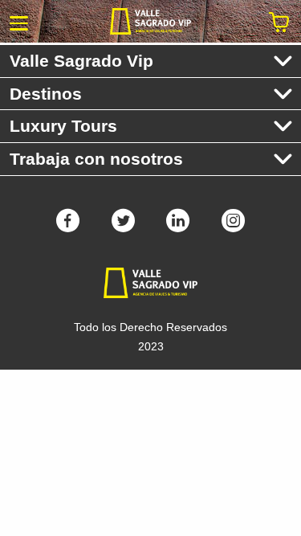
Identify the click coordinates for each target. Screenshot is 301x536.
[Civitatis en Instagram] (233, 226)
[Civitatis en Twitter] (123, 226)
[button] (19, 22)
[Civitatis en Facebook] (67, 226)
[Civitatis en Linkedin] (177, 226)
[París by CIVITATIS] (150, 21)
